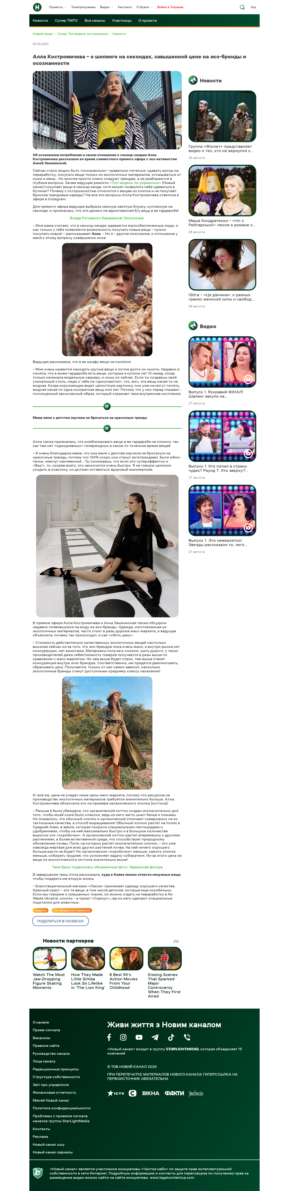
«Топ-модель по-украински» (135, 182)
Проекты (56, 7)
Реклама (40, 1136)
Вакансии (41, 1038)
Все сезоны (95, 20)
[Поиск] (242, 8)
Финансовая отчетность (54, 1092)
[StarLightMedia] (182, 1049)
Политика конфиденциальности (62, 1108)
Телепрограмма (83, 7)
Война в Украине (170, 7)
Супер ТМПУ (66, 20)
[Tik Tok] (171, 1038)
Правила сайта (46, 1045)
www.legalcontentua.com (172, 1177)
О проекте (147, 20)
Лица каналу (44, 1061)
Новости (40, 20)
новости (40, 910)
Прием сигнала (46, 1030)
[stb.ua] (133, 1094)
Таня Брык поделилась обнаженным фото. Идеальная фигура (107, 867)
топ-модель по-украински (72, 910)
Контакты (41, 1129)
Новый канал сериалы (53, 1152)
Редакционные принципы (56, 1069)
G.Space (142, 7)
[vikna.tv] (150, 1094)
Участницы (122, 20)
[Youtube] (138, 1038)
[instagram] (123, 1038)
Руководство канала (51, 1053)
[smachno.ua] (196, 1094)
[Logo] (37, 7)
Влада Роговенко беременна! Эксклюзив (107, 218)
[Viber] (187, 1038)
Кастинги (125, 7)
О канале (41, 1022)
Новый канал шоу (49, 1144)
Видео (105, 7)
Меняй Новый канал (51, 1100)
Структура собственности (56, 1077)
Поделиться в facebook (60, 921)
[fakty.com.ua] (174, 1094)
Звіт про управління (51, 1084)
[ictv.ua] (115, 1094)
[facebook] (109, 1038)
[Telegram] (154, 1038)
